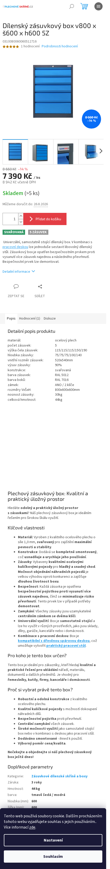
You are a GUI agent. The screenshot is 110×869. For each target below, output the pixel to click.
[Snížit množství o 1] (20, 222)
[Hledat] (72, 6)
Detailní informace (16, 271)
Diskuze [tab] (50, 318)
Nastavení (53, 840)
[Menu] (98, 6)
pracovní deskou (15, 247)
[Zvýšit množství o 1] (20, 216)
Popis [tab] (11, 318)
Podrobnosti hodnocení (60, 46)
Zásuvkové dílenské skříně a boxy (59, 776)
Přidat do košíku (48, 219)
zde (32, 827)
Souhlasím (53, 856)
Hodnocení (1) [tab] (29, 318)
